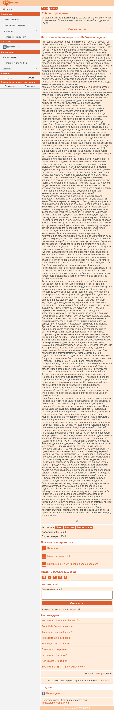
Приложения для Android (15, 63)
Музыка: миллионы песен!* (56, 638)
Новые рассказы (11, 19)
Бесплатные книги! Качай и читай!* (61, 620)
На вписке (52, 548)
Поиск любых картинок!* (55, 649)
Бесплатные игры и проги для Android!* (63, 666)
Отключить (106, 680)
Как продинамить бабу (59, 556)
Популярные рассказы (14, 25)
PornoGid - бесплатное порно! (58, 626)
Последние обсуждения (14, 37)
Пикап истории (84, 527)
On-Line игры (9, 57)
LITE (97, 673)
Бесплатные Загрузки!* (54, 655)
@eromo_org (52, 693)
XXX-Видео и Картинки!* (55, 661)
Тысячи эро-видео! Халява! (57, 632)
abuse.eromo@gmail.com (55, 702)
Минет (54, 8)
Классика (69, 527)
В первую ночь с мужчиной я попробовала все (72, 564)
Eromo (45, 8)
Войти (8, 9)
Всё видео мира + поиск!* (56, 643)
